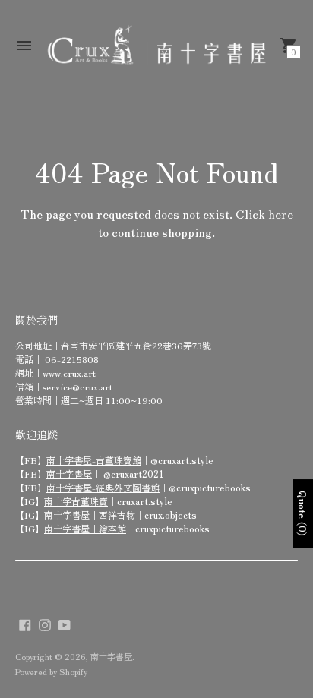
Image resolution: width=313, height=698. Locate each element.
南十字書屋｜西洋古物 (89, 514)
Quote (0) (303, 513)
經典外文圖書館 (128, 487)
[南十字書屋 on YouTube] (64, 622)
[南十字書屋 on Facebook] (25, 622)
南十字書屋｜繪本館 (85, 528)
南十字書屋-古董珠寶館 (93, 459)
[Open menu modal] (24, 45)
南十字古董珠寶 (76, 500)
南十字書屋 (69, 473)
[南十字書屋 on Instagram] (45, 622)
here (280, 213)
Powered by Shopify (51, 671)
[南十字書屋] (156, 45)
